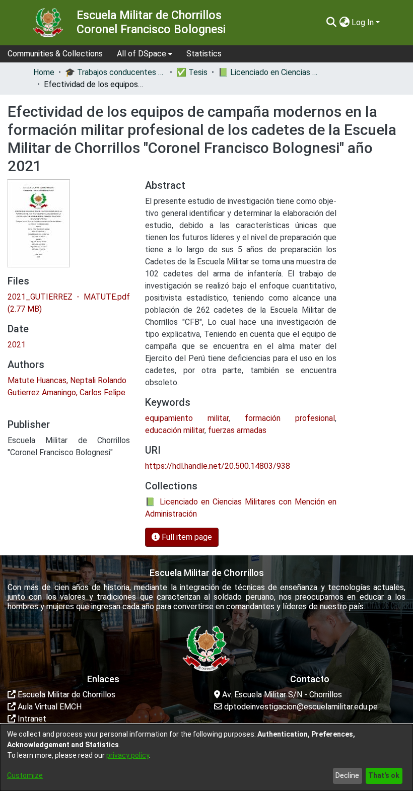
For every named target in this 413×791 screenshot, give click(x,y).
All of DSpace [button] (141, 53)
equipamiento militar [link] (187, 418)
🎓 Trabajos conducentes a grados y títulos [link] (115, 72)
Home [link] (43, 72)
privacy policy (127, 755)
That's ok (383, 775)
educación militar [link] (174, 430)
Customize (25, 775)
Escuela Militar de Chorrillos (65, 694)
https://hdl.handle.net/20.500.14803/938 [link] (217, 466)
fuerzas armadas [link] (237, 430)
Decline (347, 775)
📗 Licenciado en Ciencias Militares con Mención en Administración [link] (268, 72)
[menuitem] (144, 54)
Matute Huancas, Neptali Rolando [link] (67, 380)
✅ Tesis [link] (192, 72)
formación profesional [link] (290, 418)
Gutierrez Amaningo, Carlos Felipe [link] (66, 392)
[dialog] (206, 757)
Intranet (31, 719)
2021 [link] (17, 344)
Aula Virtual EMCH (49, 706)
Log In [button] (364, 22)
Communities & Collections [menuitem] (55, 53)
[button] (331, 23)
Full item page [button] (186, 537)
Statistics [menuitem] (204, 53)
